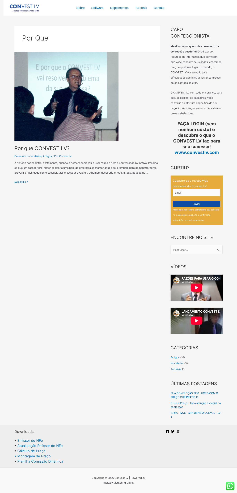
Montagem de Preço (34, 456)
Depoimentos (119, 8)
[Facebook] (167, 431)
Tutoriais (141, 8)
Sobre (80, 8)
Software (97, 8)
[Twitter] (172, 431)
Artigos (47, 156)
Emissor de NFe (30, 440)
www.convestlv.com (197, 152)
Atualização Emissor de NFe (40, 446)
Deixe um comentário (27, 156)
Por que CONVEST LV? (42, 148)
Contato (159, 8)
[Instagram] (178, 431)
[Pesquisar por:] (197, 249)
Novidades (177, 363)
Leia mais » (21, 181)
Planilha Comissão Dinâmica (40, 461)
